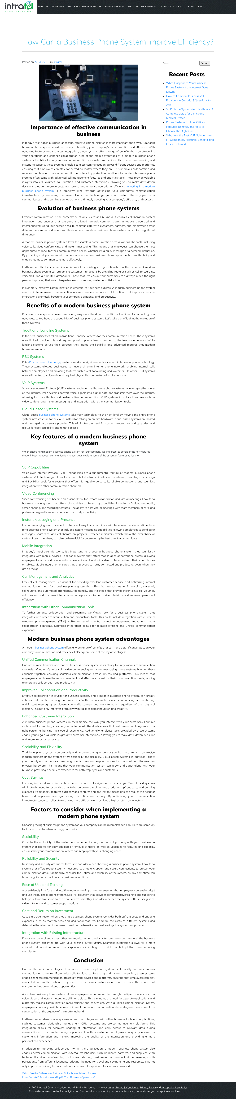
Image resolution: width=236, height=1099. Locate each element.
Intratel (57, 61)
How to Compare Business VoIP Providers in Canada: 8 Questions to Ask (188, 100)
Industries (58, 6)
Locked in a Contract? (171, 6)
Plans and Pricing (115, 6)
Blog (200, 6)
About (190, 6)
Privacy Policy (148, 1087)
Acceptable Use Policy (174, 1087)
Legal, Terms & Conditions (123, 1087)
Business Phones (91, 6)
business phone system (49, 647)
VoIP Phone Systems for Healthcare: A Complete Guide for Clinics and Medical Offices (189, 113)
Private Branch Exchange (45, 362)
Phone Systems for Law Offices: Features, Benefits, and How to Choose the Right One (185, 126)
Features (73, 6)
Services (43, 6)
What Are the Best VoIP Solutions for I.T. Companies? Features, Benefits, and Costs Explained (190, 140)
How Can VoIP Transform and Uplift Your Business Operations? (58, 1077)
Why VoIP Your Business (141, 6)
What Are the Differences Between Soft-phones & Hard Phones (59, 1073)
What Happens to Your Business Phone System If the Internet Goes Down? (187, 87)
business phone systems (54, 414)
